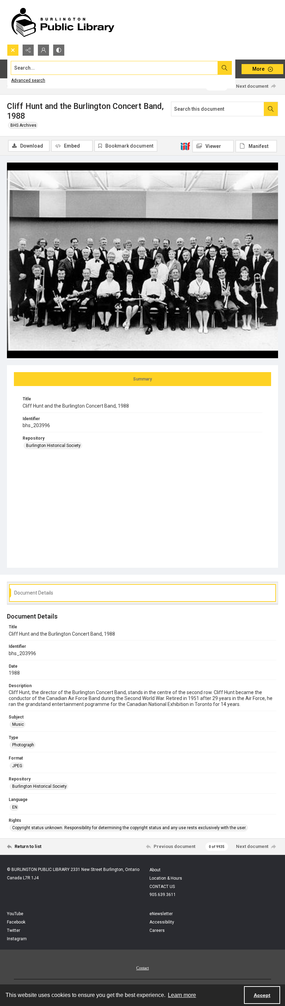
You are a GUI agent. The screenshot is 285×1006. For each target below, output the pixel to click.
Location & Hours (165, 878)
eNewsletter (161, 913)
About (155, 869)
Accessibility (161, 922)
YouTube (15, 913)
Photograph (23, 744)
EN (14, 807)
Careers (157, 930)
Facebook (16, 922)
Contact (142, 968)
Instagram (17, 938)
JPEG (17, 765)
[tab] (142, 379)
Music (18, 724)
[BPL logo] (62, 22)
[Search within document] (271, 109)
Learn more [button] (182, 995)
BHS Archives (23, 125)
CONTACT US (162, 886)
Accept (262, 995)
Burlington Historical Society (53, 445)
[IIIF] (185, 146)
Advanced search (28, 80)
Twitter (13, 930)
